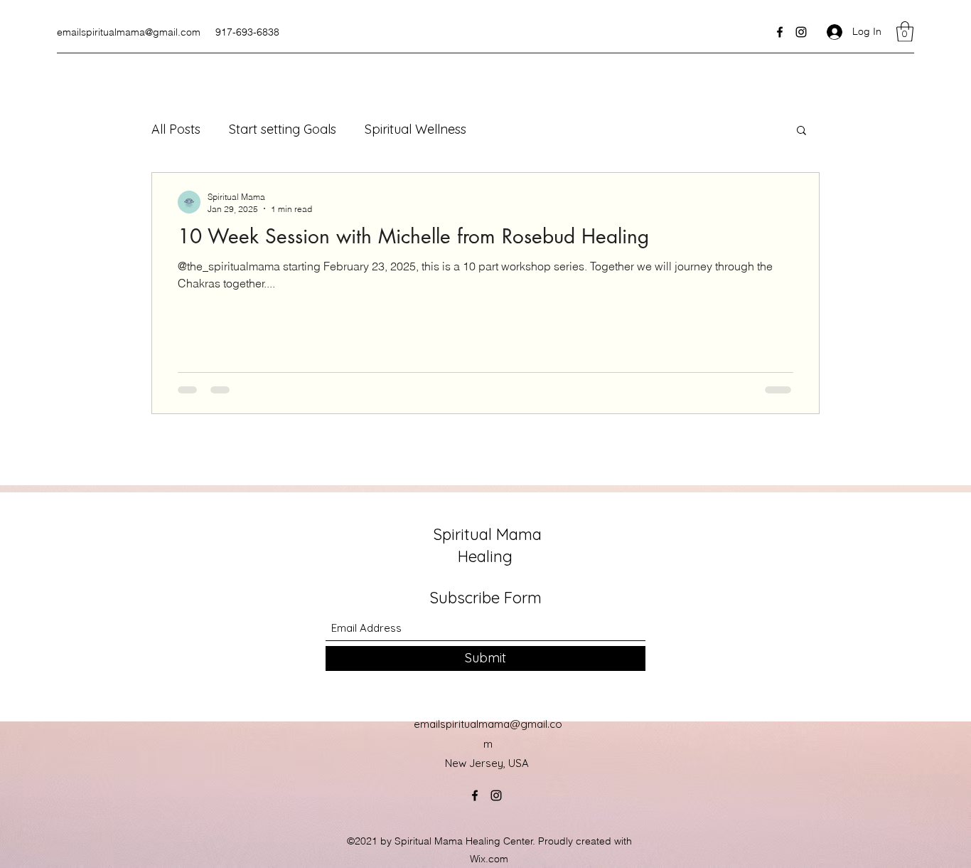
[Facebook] (780, 32)
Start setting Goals (282, 129)
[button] (904, 31)
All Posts (175, 129)
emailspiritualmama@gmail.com (128, 32)
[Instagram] (801, 32)
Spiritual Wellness (415, 129)
